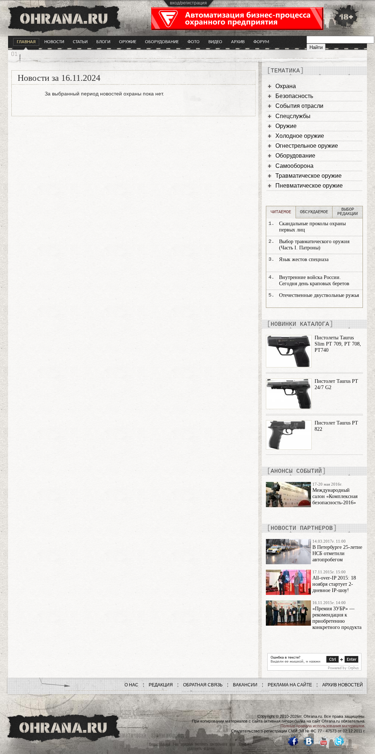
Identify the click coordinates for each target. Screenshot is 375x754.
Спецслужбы (293, 116)
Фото (194, 41)
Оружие (127, 41)
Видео (215, 41)
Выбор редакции (347, 211)
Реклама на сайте (290, 684)
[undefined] (314, 669)
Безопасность (294, 96)
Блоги (103, 41)
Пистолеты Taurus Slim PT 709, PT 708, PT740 (338, 344)
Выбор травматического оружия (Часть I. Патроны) (314, 244)
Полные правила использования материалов (322, 726)
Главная (26, 41)
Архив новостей (342, 684)
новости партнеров (302, 528)
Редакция (161, 684)
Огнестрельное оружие (306, 146)
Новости (54, 41)
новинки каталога (300, 324)
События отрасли (299, 106)
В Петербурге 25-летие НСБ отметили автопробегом (337, 553)
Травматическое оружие (308, 176)
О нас (131, 684)
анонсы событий (296, 471)
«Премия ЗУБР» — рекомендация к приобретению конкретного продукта (336, 618)
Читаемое (281, 212)
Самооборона (294, 166)
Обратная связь (203, 684)
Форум (261, 41)
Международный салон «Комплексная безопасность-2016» (334, 496)
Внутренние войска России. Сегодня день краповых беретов (314, 280)
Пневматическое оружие (309, 185)
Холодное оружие (299, 136)
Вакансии (245, 684)
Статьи (80, 41)
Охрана (285, 86)
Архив (238, 41)
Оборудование (162, 41)
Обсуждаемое (314, 212)
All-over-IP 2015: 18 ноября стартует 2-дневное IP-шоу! (334, 584)
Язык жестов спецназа (303, 259)
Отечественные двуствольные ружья (319, 295)
